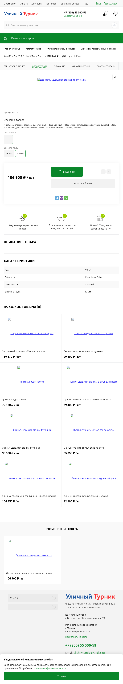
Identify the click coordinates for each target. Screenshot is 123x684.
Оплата (24, 3)
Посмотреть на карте (76, 637)
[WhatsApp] (66, 198)
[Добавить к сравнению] (115, 77)
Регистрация (110, 3)
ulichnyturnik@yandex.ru (89, 652)
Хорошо (61, 676)
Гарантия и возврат (70, 3)
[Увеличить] (61, 80)
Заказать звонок (73, 16)
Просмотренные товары (61, 529)
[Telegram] (57, 198)
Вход (98, 3)
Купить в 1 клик (83, 183)
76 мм (9, 153)
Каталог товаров (22, 38)
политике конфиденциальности (49, 668)
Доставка (37, 3)
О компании (10, 3)
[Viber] (61, 198)
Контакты (50, 3)
